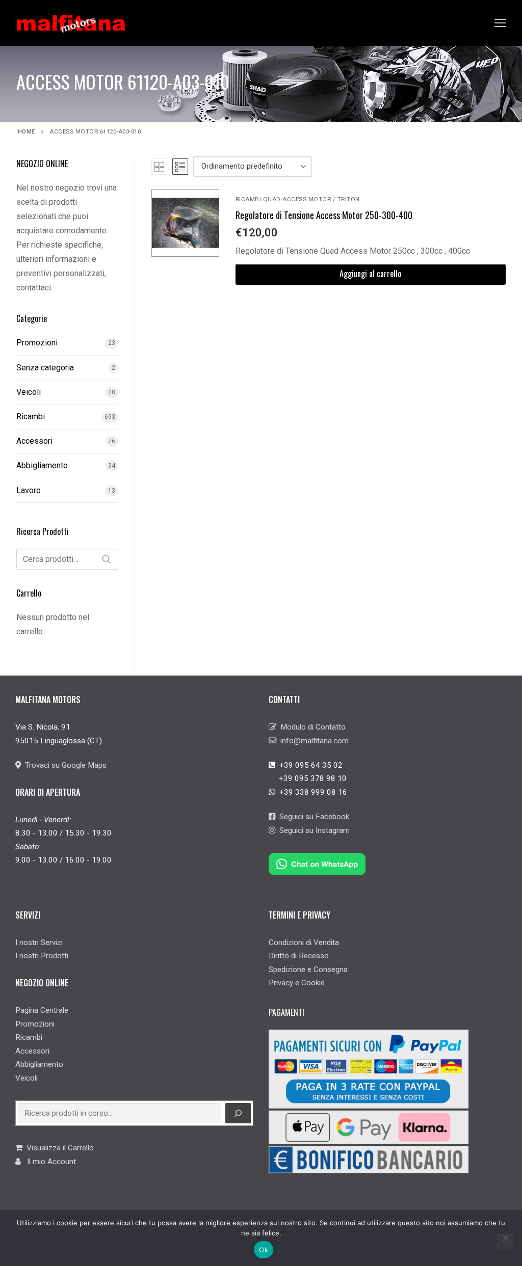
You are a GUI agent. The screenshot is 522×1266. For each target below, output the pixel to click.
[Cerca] (106, 559)
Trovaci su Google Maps (64, 765)
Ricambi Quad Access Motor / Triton (298, 199)
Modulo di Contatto (311, 727)
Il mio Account (48, 1161)
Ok (263, 1250)
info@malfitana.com (312, 740)
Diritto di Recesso (299, 955)
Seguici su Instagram (312, 830)
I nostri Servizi (39, 942)
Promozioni (37, 342)
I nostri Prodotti (41, 955)
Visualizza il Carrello (58, 1147)
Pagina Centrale (41, 1010)
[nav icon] (500, 23)
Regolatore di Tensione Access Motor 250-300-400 (324, 215)
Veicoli (28, 392)
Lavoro (28, 490)
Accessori (34, 441)
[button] (371, 274)
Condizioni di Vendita (304, 942)
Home (26, 131)
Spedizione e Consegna (308, 969)
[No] (505, 1241)
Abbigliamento (42, 465)
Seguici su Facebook (312, 816)
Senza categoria (45, 367)
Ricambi (30, 416)
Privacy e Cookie (297, 982)
